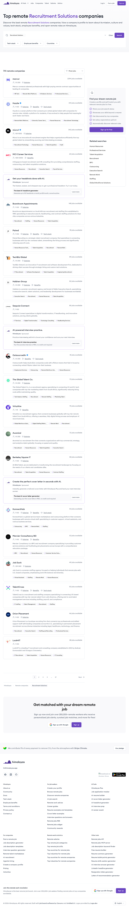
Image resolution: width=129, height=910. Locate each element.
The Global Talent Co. (23, 379)
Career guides (52, 806)
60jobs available (75, 154)
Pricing (5, 868)
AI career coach (97, 810)
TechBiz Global (20, 257)
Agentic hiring (8, 861)
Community (7, 792)
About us (6, 788)
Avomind (17, 433)
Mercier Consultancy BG (24, 536)
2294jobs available (74, 79)
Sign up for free (106, 130)
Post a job (111, 3)
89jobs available (75, 257)
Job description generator (13, 843)
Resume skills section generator (103, 861)
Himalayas (7, 685)
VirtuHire (17, 406)
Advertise (7, 872)
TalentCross (18, 587)
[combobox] (66, 35)
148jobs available (75, 203)
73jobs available (75, 379)
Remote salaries (53, 839)
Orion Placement (21, 613)
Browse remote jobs (54, 792)
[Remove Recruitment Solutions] (24, 35)
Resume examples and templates (59, 810)
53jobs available (75, 509)
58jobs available (75, 457)
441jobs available (75, 103)
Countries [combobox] (50, 43)
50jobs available (75, 587)
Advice (60, 3)
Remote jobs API (97, 839)
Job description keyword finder (103, 846)
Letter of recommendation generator (105, 876)
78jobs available (75, 230)
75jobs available (75, 406)
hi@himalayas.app (10, 768)
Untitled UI (71, 903)
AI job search (52, 799)
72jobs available (75, 433)
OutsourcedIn (19, 355)
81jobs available (76, 355)
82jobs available (75, 281)
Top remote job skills (55, 846)
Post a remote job (10, 839)
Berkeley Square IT (22, 457)
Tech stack (46, 107)
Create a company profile (13, 865)
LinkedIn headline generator (102, 868)
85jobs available (75, 305)
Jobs (32, 3)
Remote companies (21, 685)
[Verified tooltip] (20, 103)
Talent (47, 3)
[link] (7, 685)
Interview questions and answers (59, 817)
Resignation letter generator (102, 872)
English (119, 903)
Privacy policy (8, 810)
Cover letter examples (55, 814)
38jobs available (75, 640)
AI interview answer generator (102, 865)
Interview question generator (14, 850)
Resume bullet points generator (103, 857)
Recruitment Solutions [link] (39, 685)
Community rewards (55, 828)
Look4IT (16, 640)
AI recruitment (8, 857)
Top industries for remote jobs (58, 854)
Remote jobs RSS (53, 821)
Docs (5, 795)
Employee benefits (10, 803)
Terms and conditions (11, 806)
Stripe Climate (80, 748)
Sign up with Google (60, 725)
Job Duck (17, 562)
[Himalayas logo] (11, 3)
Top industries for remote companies (61, 861)
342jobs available (75, 130)
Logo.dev (93, 903)
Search (119, 35)
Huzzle (16, 103)
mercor (16, 79)
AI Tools (23, 3)
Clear (111, 35)
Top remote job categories (57, 843)
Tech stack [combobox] (11, 43)
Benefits (34, 107)
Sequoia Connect (21, 305)
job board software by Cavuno (51, 903)
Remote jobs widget (54, 825)
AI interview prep (97, 806)
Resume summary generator (102, 854)
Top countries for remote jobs (58, 850)
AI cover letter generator (100, 799)
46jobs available (75, 613)
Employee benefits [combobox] (31, 43)
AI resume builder (98, 795)
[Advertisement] (44, 61)
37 (56, 677)
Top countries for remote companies (61, 857)
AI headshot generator (100, 803)
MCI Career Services (23, 154)
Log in (103, 3)
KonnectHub (19, 509)
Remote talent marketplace (13, 854)
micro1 (16, 130)
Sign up (121, 3)
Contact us (7, 814)
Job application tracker (100, 792)
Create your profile (54, 788)
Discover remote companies (58, 795)
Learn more (75, 192)
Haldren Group (20, 281)
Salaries (53, 3)
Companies (39, 3)
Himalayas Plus (97, 788)
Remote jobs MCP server (100, 843)
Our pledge (119, 748)
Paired (16, 230)
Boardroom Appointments (25, 203)
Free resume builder (98, 850)
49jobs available (75, 562)
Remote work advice (55, 803)
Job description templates (13, 846)
